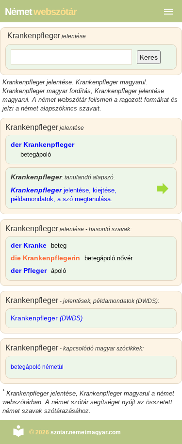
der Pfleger (29, 270)
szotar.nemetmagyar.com (85, 432)
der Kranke (29, 245)
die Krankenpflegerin (45, 258)
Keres (149, 57)
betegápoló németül (37, 367)
